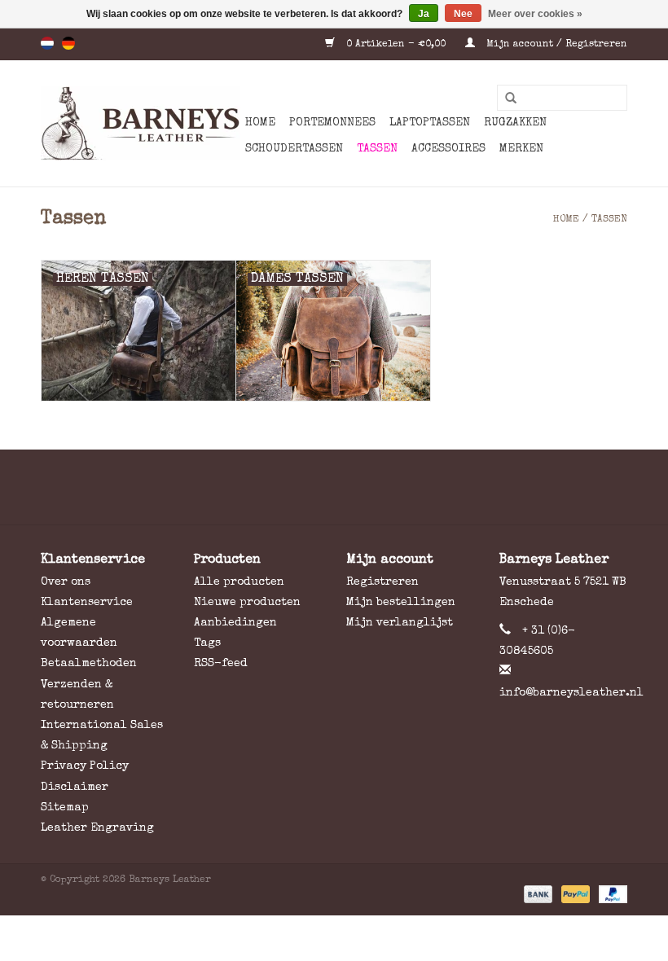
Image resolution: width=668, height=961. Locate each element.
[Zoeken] (505, 98)
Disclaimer (74, 787)
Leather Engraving (97, 828)
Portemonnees (332, 123)
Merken (521, 149)
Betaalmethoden (89, 663)
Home (260, 123)
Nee (463, 14)
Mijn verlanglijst (399, 623)
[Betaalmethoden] (537, 894)
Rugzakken (515, 123)
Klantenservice (87, 602)
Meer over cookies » (535, 14)
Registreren (382, 582)
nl (47, 43)
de (68, 43)
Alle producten (239, 582)
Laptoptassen (429, 123)
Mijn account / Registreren (555, 45)
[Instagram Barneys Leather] (363, 487)
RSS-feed (221, 663)
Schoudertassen (294, 149)
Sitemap (65, 808)
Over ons (65, 582)
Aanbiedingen (235, 623)
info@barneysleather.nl (571, 693)
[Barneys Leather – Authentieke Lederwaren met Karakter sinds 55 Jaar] (140, 123)
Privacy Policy (85, 766)
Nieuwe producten (247, 602)
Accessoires (448, 149)
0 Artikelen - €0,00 (396, 45)
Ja (423, 14)
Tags (207, 643)
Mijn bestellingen (400, 602)
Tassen (377, 149)
